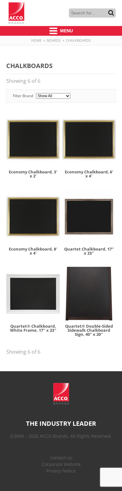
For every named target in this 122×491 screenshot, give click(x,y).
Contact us (61, 458)
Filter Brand (23, 95)
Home (36, 40)
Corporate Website (61, 464)
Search (111, 13)
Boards (54, 40)
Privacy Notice (61, 471)
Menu (66, 30)
